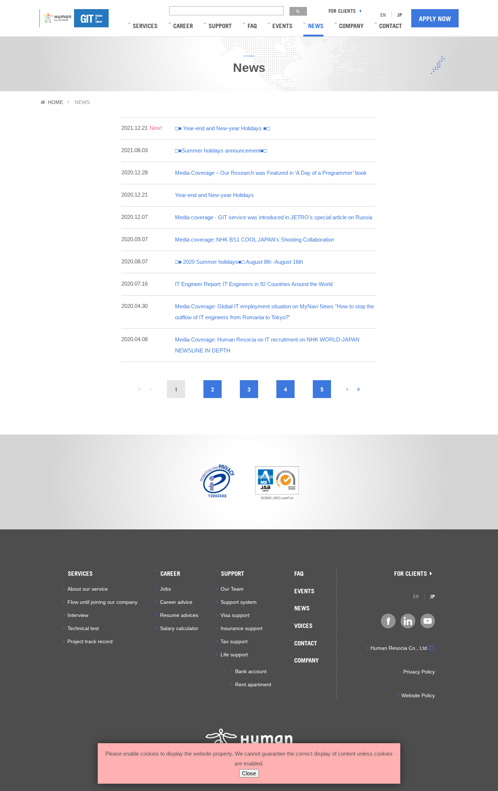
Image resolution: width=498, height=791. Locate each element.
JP (399, 14)
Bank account (250, 671)
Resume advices (179, 615)
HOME (55, 102)
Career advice (176, 602)
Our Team (232, 589)
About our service (87, 589)
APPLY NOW (435, 18)
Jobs (165, 589)
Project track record (90, 641)
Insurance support (241, 628)
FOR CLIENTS (342, 10)
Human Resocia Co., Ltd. (399, 648)
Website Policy (418, 695)
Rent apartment (253, 684)
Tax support (234, 641)
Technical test (83, 628)
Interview (77, 615)
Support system (239, 602)
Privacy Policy (419, 672)
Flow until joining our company (102, 602)
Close (249, 773)
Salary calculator (179, 628)
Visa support (235, 615)
